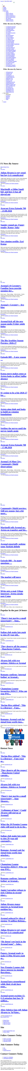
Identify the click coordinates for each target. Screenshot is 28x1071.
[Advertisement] (14, 118)
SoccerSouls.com (9, 88)
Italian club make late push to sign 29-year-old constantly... (13, 838)
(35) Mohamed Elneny (11, 66)
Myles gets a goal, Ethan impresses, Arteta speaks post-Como (12, 593)
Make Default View (5, 167)
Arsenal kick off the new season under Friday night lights (13, 324)
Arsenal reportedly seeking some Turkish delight (13, 545)
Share (12, 183)
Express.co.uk (9, 80)
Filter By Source (6, 1024)
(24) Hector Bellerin (10, 55)
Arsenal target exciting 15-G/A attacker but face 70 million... (13, 998)
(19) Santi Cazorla (10, 49)
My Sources (8, 18)
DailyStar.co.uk (9, 78)
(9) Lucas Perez (9, 36)
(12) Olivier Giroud (10, 40)
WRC (7, 99)
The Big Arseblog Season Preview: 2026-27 (12, 341)
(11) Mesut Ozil (9, 39)
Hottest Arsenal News (10, 15)
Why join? (9, 1)
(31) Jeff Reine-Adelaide (11, 61)
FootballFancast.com (10, 82)
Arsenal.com (8, 74)
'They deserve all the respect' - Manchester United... (14, 647)
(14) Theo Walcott (10, 42)
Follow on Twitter (7, 1038)
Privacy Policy (6, 1032)
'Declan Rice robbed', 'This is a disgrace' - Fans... (13, 706)
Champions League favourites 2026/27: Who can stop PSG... (14, 691)
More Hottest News (5, 1017)
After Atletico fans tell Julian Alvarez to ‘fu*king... (14, 1011)
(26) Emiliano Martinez (11, 57)
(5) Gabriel (8, 31)
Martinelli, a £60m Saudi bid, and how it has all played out (12, 192)
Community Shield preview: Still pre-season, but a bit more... (14, 511)
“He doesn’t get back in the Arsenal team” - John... (13, 942)
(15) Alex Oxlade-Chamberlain (12, 44)
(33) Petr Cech (9, 63)
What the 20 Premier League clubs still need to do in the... (14, 825)
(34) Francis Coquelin (10, 65)
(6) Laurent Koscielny (10, 32)
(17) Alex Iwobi (9, 46)
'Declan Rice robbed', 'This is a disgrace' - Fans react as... (13, 758)
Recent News (6, 1021)
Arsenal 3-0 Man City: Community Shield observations (11, 464)
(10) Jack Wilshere (10, 37)
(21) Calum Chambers (10, 51)
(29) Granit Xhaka (10, 60)
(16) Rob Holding (10, 45)
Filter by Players (9, 13)
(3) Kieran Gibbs (9, 29)
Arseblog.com (9, 73)
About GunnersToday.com (9, 1030)
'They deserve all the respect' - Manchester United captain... (14, 773)
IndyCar (8, 98)
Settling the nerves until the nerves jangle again (13, 429)
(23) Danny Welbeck (10, 53)
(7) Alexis (8, 34)
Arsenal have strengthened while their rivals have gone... (13, 984)
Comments (16, 183)
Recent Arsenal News (10, 17)
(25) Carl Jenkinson (10, 56)
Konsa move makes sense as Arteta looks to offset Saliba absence (13, 376)
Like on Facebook (7, 1040)
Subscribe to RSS (7, 1041)
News (7, 12)
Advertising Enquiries (8, 1058)
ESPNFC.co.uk (9, 79)
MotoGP (8, 96)
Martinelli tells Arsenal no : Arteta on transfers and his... (14, 528)
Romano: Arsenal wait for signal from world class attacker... (13, 852)
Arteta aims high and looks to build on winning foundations (13, 412)
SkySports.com (9, 87)
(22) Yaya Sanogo (10, 52)
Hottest (4, 8)
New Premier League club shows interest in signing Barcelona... (12, 970)
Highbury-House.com (10, 84)
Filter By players (6, 1022)
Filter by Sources (9, 14)
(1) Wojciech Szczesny (11, 26)
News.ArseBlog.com (10, 85)
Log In (4, 1049)
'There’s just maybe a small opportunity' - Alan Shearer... (13, 798)
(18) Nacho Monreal (10, 47)
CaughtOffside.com (10, 77)
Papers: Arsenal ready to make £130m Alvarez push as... (13, 955)
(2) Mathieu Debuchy (10, 27)
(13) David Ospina (10, 41)
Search (4, 101)
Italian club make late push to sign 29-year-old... (13, 633)
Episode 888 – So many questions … (11, 561)
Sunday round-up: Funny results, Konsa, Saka (12, 226)
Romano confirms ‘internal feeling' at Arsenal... (13, 675)
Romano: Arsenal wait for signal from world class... (13, 720)
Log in (2, 1)
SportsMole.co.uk (10, 90)
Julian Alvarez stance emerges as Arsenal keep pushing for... (12, 907)
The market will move (11, 577)
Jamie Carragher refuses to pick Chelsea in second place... (13, 892)
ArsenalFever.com (10, 75)
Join (6, 1)
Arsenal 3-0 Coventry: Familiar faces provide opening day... (11, 288)
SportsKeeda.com (10, 89)
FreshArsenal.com (10, 83)
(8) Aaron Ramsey (10, 35)
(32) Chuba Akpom (10, 62)
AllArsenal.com (9, 72)
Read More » (3, 182)
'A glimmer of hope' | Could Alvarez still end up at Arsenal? (13, 812)
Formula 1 (8, 95)
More (5, 605)
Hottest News (6, 1020)
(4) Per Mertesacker (10, 30)
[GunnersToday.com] (14, 2)
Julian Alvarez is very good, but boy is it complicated (13, 173)
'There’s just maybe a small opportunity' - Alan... (13, 619)
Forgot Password (7, 1050)
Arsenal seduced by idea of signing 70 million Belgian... (13, 919)
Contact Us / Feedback (8, 1057)
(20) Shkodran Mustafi (11, 50)
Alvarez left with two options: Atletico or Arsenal (13, 661)
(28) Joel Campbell (10, 58)
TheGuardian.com (10, 91)
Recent (4, 9)
